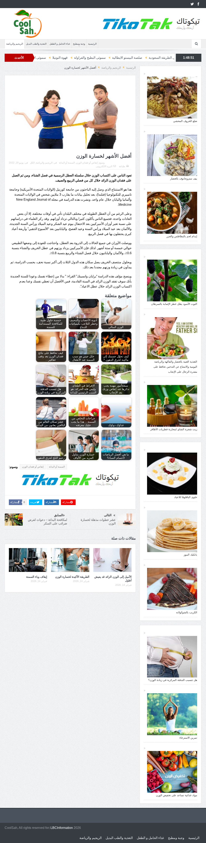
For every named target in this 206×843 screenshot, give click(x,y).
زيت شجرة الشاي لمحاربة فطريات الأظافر (173, 429)
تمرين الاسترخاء (188, 737)
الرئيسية (92, 43)
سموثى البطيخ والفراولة (135, 57)
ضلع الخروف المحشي (185, 121)
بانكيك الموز (190, 554)
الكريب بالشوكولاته (186, 612)
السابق (58, 515)
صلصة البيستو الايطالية (172, 57)
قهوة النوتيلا (105, 57)
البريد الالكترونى (104, 166)
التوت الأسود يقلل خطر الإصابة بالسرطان (174, 303)
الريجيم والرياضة (14, 43)
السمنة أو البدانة (67, 162)
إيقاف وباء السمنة (36, 576)
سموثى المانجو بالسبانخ (75, 57)
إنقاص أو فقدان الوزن (87, 162)
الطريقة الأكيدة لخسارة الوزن (72, 576)
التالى (107, 515)
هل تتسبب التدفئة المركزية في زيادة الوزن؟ (172, 680)
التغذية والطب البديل (36, 43)
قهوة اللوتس (46, 57)
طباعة (122, 166)
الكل (32, 162)
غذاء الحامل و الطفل (59, 43)
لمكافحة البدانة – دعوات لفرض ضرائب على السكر (47, 521)
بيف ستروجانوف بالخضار (183, 178)
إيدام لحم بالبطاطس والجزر (181, 236)
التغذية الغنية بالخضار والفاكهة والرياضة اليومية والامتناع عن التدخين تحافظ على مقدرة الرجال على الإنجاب (175, 366)
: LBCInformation (61, 827)
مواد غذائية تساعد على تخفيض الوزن (176, 795)
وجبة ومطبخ (79, 43)
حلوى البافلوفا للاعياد (185, 497)
